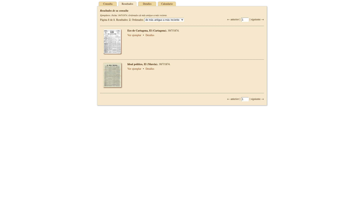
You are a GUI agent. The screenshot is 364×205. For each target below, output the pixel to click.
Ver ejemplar (134, 35)
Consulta (107, 4)
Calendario (167, 4)
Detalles (147, 4)
